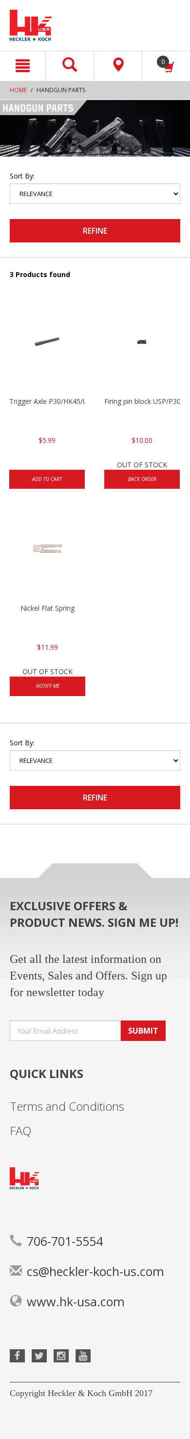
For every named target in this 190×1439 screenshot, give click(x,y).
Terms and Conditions (67, 1106)
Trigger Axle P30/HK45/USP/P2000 (47, 401)
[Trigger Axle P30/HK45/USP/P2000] (47, 348)
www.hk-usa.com (76, 1301)
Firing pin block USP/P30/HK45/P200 (142, 401)
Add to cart (47, 479)
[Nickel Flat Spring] (47, 555)
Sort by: (22, 175)
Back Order (142, 479)
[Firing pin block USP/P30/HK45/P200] (142, 348)
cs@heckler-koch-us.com (95, 1271)
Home (18, 90)
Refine (95, 230)
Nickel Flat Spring (47, 608)
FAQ (21, 1130)
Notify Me (47, 685)
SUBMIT (143, 1030)
